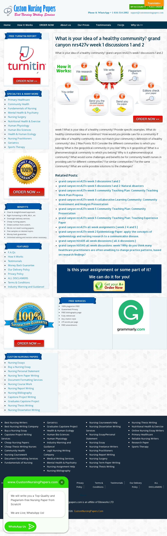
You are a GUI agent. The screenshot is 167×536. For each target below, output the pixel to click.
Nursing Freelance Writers (103, 446)
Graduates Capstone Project (23, 401)
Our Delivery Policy (19, 269)
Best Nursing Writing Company (21, 426)
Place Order (155, 7)
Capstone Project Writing (22, 397)
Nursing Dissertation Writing (24, 409)
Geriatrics (13, 142)
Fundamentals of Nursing (22, 108)
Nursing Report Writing (21, 388)
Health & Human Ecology (22, 134)
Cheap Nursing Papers (17, 442)
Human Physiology (18, 125)
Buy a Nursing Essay (19, 366)
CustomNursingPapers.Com (88, 511)
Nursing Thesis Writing (20, 405)
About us (66, 25)
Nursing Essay (97, 442)
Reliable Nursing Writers (145, 438)
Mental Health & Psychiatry (23, 112)
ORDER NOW (46, 25)
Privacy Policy (15, 273)
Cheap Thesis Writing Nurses (20, 446)
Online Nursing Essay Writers (148, 430)
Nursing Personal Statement (23, 371)
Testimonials (103, 25)
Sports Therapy (16, 147)
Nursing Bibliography (20, 392)
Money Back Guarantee (21, 265)
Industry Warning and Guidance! (26, 286)
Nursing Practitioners (20, 138)
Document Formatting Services (25, 379)
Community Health (18, 104)
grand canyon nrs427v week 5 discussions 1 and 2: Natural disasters (101, 186)
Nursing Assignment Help (61, 466)
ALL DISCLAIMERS (18, 278)
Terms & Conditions (19, 282)
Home (7, 25)
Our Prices (83, 25)
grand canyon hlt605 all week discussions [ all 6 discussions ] (97, 240)
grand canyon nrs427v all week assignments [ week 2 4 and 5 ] (98, 227)
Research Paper (140, 442)
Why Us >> (137, 25)
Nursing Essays (16, 362)
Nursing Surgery (17, 116)
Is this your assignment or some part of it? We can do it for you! (109, 273)
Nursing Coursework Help (103, 422)
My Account (138, 7)
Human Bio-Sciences (19, 129)
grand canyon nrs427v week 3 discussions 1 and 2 (89, 181)
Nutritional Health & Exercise (24, 121)
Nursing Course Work (20, 384)
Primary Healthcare (19, 99)
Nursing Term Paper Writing (23, 375)
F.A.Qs (121, 25)
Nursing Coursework (16, 454)
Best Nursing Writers (16, 422)
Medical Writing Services (60, 458)
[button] (62, 482)
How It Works (25, 25)
